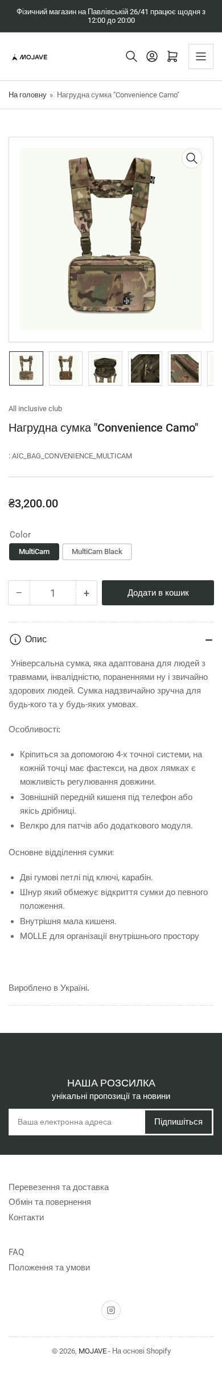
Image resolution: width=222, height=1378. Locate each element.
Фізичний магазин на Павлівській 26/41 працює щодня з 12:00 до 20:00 (111, 15)
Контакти (26, 1217)
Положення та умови (49, 1267)
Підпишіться (178, 1122)
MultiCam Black (97, 551)
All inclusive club (35, 408)
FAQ (16, 1252)
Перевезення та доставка (59, 1187)
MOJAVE (92, 1351)
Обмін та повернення (50, 1202)
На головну (28, 95)
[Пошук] (131, 56)
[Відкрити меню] (200, 56)
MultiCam (34, 551)
